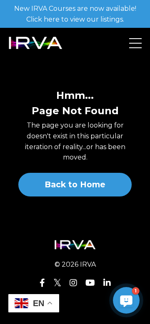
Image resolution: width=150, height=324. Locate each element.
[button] (126, 300)
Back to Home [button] (75, 184)
